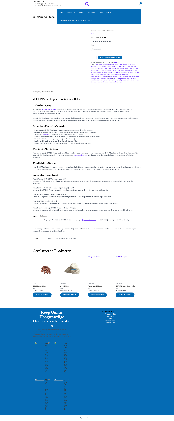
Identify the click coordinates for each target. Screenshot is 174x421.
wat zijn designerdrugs (115, 82)
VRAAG (100, 13)
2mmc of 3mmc (124, 68)
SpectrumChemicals (128, 80)
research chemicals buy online (121, 78)
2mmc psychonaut (134, 68)
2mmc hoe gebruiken (97, 68)
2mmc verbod (111, 70)
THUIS (61, 13)
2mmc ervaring (122, 66)
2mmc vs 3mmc (119, 70)
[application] (75, 13)
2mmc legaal (115, 68)
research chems (108, 80)
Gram (92, 45)
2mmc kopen (107, 68)
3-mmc (99, 72)
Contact (108, 13)
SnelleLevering (117, 80)
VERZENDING (90, 13)
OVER (81, 13)
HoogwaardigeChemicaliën (107, 74)
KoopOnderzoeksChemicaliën (99, 76)
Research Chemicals (106, 78)
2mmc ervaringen (132, 66)
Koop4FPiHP (128, 74)
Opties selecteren (42, 295)
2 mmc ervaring (99, 64)
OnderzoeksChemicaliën (116, 76)
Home (93, 31)
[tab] (47, 1)
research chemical (128, 76)
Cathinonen (99, 31)
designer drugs (117, 72)
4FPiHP (110, 72)
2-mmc (125, 64)
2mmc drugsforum (112, 66)
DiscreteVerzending (128, 72)
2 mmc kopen (119, 64)
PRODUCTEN (70, 13)
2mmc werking (129, 70)
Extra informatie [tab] (47, 92)
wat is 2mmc (104, 82)
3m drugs (104, 72)
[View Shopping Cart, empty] (139, 4)
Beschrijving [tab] (37, 92)
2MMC (129, 64)
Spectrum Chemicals (44, 16)
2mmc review (103, 70)
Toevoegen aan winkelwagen (110, 57)
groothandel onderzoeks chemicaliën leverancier (75, 20)
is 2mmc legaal (119, 74)
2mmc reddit (95, 70)
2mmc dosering (101, 66)
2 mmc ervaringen (109, 64)
